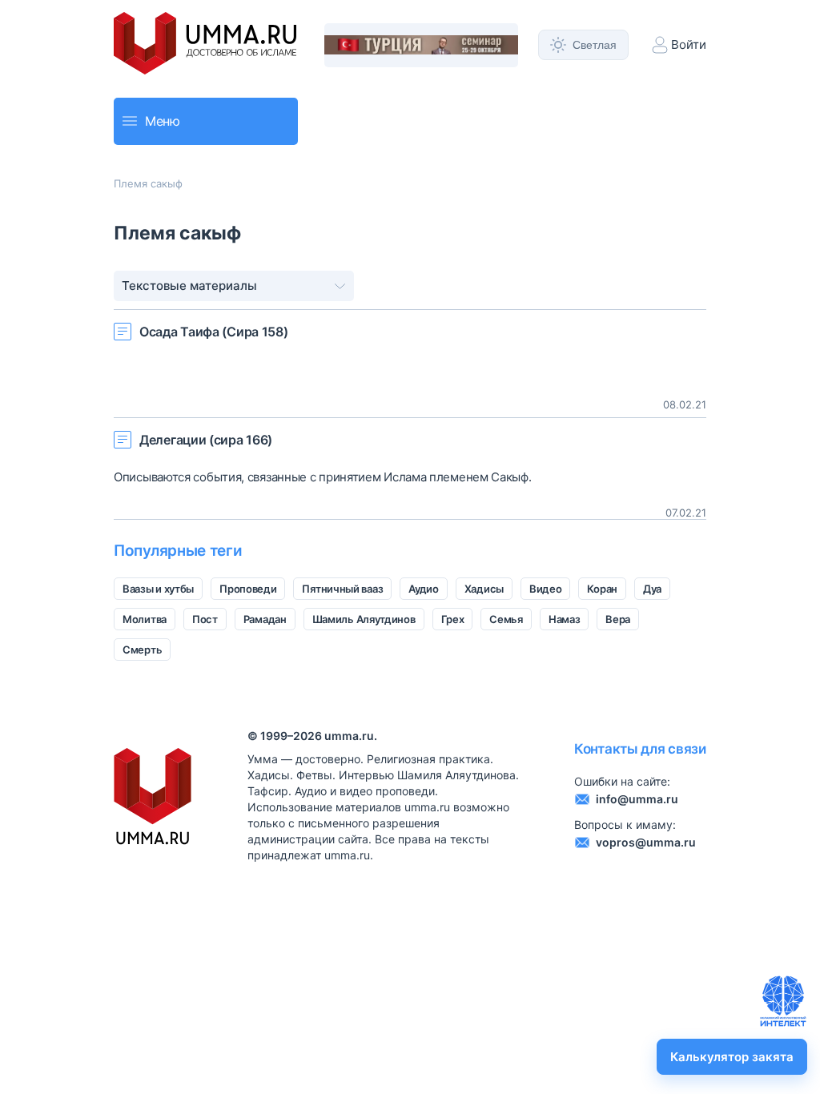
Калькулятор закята (732, 1056)
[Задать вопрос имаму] (783, 1001)
